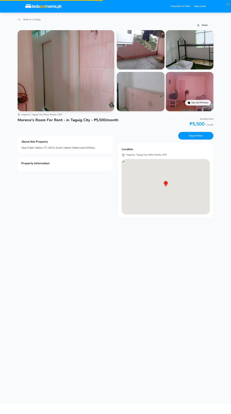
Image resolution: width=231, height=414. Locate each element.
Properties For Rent (180, 6)
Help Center (200, 6)
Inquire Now (196, 135)
